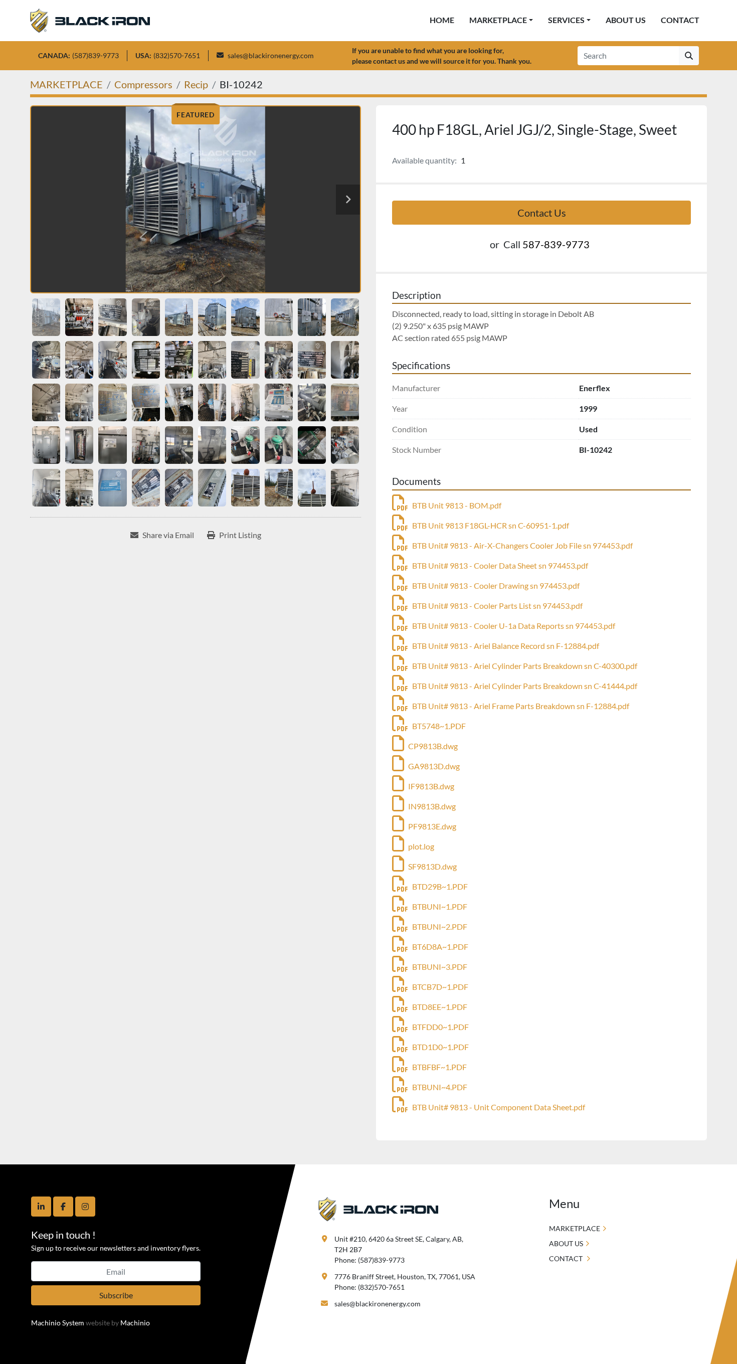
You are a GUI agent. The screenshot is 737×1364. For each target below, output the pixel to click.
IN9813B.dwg (432, 806)
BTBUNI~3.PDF (439, 966)
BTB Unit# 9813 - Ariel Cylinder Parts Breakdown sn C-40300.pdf (524, 665)
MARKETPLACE (498, 20)
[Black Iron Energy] (378, 1208)
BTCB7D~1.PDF (440, 986)
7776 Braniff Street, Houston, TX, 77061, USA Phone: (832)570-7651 (404, 1281)
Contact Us (541, 213)
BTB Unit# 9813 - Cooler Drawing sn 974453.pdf (496, 585)
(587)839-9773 (95, 55)
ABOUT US (626, 20)
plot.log (421, 846)
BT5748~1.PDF (439, 726)
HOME (442, 20)
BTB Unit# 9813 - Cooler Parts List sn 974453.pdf (497, 605)
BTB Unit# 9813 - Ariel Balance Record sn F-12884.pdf (505, 645)
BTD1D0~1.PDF (440, 1047)
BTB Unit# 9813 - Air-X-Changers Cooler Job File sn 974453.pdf (522, 545)
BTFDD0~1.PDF (440, 1027)
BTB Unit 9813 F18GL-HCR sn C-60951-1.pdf (490, 525)
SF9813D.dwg (432, 866)
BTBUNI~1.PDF (439, 906)
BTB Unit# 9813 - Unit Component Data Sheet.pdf (498, 1107)
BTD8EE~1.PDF (439, 1006)
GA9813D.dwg (434, 766)
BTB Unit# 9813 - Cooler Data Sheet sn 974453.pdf (500, 565)
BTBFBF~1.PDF (439, 1067)
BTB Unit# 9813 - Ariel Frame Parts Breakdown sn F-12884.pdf (520, 706)
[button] (501, 20)
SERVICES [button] (566, 20)
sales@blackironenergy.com (271, 55)
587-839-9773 (556, 244)
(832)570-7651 (176, 55)
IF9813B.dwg (431, 786)
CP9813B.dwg (433, 746)
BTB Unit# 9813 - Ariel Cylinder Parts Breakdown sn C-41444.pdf (524, 686)
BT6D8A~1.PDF (440, 946)
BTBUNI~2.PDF (439, 926)
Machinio (135, 1322)
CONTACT (680, 20)
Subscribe (116, 1295)
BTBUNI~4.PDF (439, 1087)
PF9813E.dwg (432, 826)
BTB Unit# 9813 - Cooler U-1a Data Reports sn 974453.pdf (513, 625)
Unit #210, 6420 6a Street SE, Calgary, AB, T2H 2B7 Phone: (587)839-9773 (399, 1249)
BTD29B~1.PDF (440, 886)
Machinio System (57, 1322)
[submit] (689, 55)
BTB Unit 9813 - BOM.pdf (456, 505)
